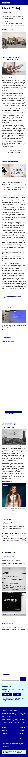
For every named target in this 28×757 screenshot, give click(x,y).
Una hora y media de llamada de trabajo (10, 58)
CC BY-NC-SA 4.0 (17, 713)
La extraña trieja (9, 424)
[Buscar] (23, 679)
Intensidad (6, 337)
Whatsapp (6, 694)
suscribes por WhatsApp (10, 719)
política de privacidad (19, 714)
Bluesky (17, 694)
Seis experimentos (10, 162)
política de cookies (6, 716)
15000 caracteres (9, 552)
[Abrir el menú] (25, 2)
